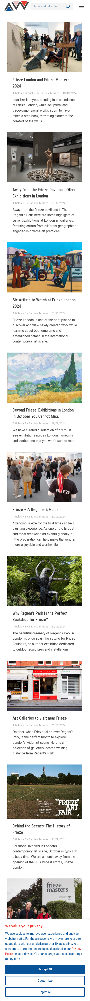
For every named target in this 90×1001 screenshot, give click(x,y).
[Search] (68, 6)
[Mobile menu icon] (81, 6)
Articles (17, 93)
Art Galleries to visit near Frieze (40, 718)
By (47, 93)
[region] (45, 960)
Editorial (28, 93)
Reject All (45, 992)
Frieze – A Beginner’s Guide (36, 509)
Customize (45, 980)
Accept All (45, 969)
